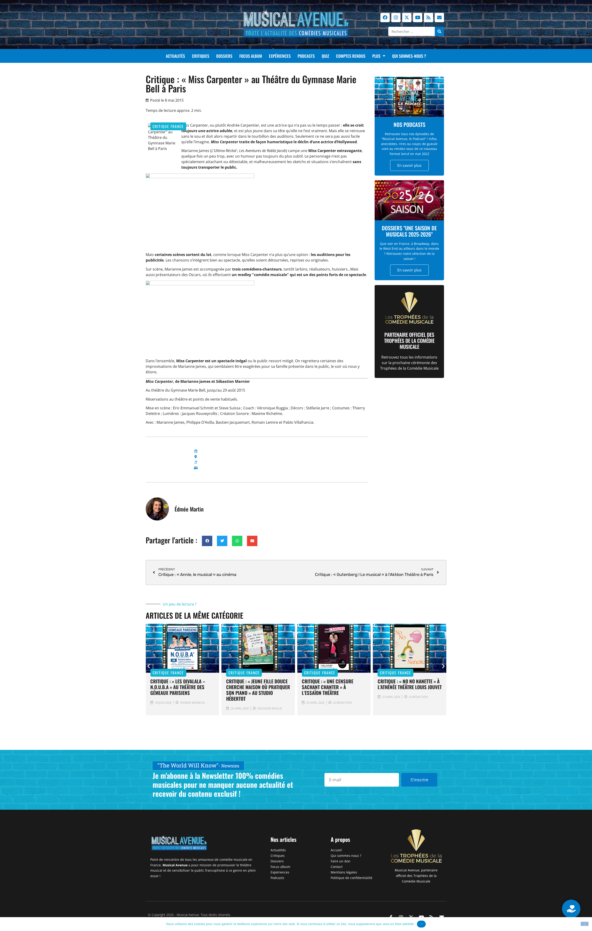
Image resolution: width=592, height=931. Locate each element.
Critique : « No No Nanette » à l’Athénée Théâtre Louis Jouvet (410, 684)
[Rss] (428, 17)
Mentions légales (344, 872)
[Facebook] (385, 17)
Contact (336, 866)
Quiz (325, 56)
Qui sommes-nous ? (409, 56)
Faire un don (340, 861)
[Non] (585, 924)
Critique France (168, 126)
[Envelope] (439, 17)
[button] (207, 541)
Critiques (200, 56)
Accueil (336, 850)
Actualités (175, 56)
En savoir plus (409, 165)
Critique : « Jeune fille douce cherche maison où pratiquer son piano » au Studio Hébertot (258, 690)
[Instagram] (396, 17)
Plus (376, 56)
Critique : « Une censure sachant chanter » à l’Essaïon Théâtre (327, 687)
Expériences (280, 56)
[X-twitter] (406, 17)
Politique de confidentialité (351, 878)
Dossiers (224, 56)
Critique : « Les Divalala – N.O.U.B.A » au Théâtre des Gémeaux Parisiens (177, 687)
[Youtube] (417, 17)
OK (421, 924)
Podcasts (306, 56)
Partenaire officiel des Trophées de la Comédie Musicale (409, 340)
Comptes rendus (350, 56)
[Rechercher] (439, 31)
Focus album (250, 56)
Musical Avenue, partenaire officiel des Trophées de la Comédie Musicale (416, 875)
